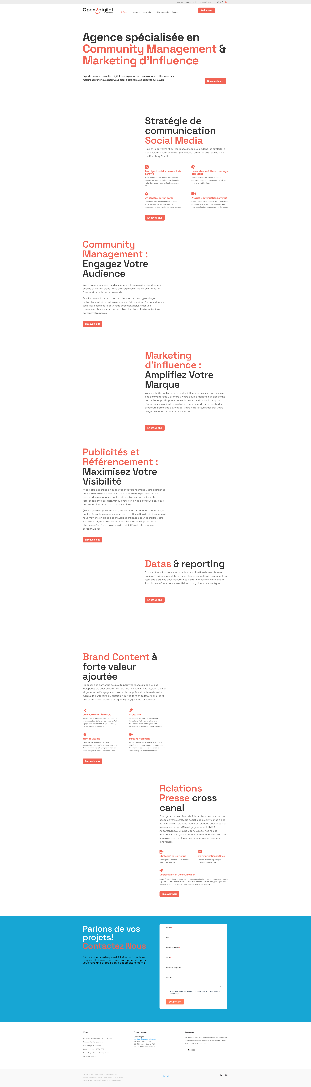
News (188, 2)
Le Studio (147, 12)
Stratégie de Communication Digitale (97, 1038)
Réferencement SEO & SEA (93, 1049)
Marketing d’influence (92, 1046)
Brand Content (105, 1053)
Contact (180, 2)
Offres (123, 12)
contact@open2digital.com (145, 1039)
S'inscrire (191, 1050)
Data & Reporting (89, 1053)
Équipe (175, 12)
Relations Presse (89, 1057)
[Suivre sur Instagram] (226, 1075)
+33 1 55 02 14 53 (205, 2)
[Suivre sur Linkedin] (221, 1075)
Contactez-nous (140, 1032)
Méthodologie (162, 12)
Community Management (93, 1042)
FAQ (194, 2)
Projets (135, 12)
